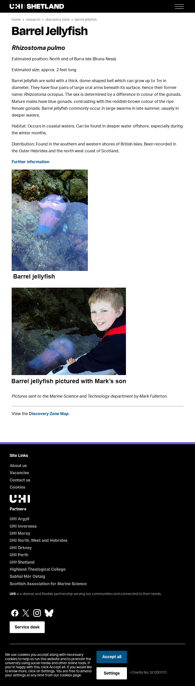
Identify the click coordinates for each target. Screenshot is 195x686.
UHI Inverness (23, 526)
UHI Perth (19, 555)
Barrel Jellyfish (86, 20)
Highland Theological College (38, 569)
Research (33, 20)
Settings (112, 673)
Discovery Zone (57, 20)
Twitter (26, 613)
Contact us (20, 480)
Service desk (27, 627)
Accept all (111, 657)
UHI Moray (20, 533)
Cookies (17, 487)
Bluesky (49, 613)
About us (18, 466)
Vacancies (19, 473)
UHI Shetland (22, 562)
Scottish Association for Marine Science (48, 584)
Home (16, 20)
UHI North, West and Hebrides (39, 541)
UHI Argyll (19, 519)
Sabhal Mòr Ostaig (27, 576)
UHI (13, 594)
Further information (30, 162)
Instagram (37, 613)
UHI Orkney (21, 548)
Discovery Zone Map (49, 414)
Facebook (15, 613)
